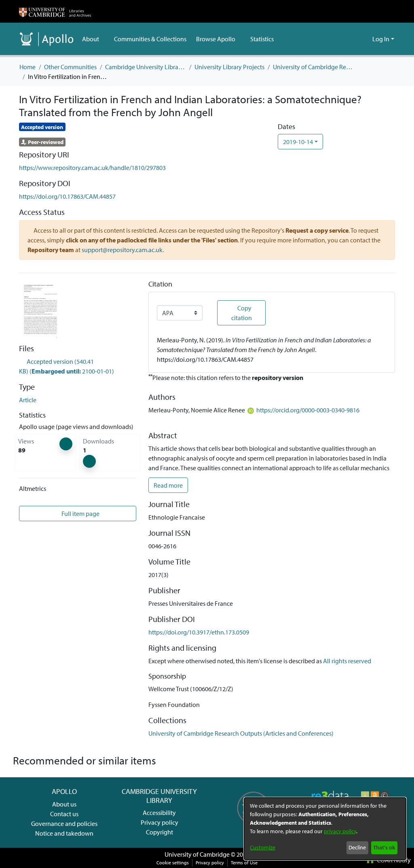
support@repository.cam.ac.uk (122, 250)
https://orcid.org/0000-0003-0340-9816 (307, 410)
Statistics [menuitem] (262, 39)
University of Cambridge (197, 854)
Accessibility (159, 813)
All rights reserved (347, 661)
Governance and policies (64, 823)
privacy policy (340, 831)
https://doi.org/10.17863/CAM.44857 (67, 196)
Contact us (64, 814)
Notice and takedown (64, 833)
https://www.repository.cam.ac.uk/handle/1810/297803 (92, 167)
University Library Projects (229, 67)
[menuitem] (93, 39)
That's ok (384, 847)
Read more (168, 485)
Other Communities (70, 67)
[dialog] (325, 829)
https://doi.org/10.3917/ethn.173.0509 (198, 632)
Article (27, 400)
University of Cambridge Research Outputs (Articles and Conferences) (313, 67)
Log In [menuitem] (380, 39)
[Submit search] (353, 39)
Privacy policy (159, 822)
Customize (262, 847)
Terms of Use (244, 863)
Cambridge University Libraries (145, 67)
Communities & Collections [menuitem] (150, 39)
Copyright (159, 832)
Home (27, 67)
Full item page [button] (79, 513)
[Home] (55, 11)
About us (64, 804)
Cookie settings (172, 863)
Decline (357, 847)
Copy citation (241, 313)
